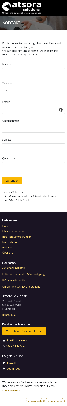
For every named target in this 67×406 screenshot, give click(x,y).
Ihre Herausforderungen (16, 236)
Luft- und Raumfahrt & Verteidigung (23, 274)
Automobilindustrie (13, 268)
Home (5, 226)
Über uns (7, 252)
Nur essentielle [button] (34, 400)
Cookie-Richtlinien (11, 390)
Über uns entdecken (14, 231)
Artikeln (7, 247)
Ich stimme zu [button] (54, 400)
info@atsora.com (17, 340)
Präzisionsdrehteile (13, 280)
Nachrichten (9, 242)
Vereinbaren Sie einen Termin (24, 331)
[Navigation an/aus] (61, 7)
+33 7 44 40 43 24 (16, 345)
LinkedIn (12, 363)
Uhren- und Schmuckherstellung (21, 286)
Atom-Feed (13, 368)
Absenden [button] (12, 180)
